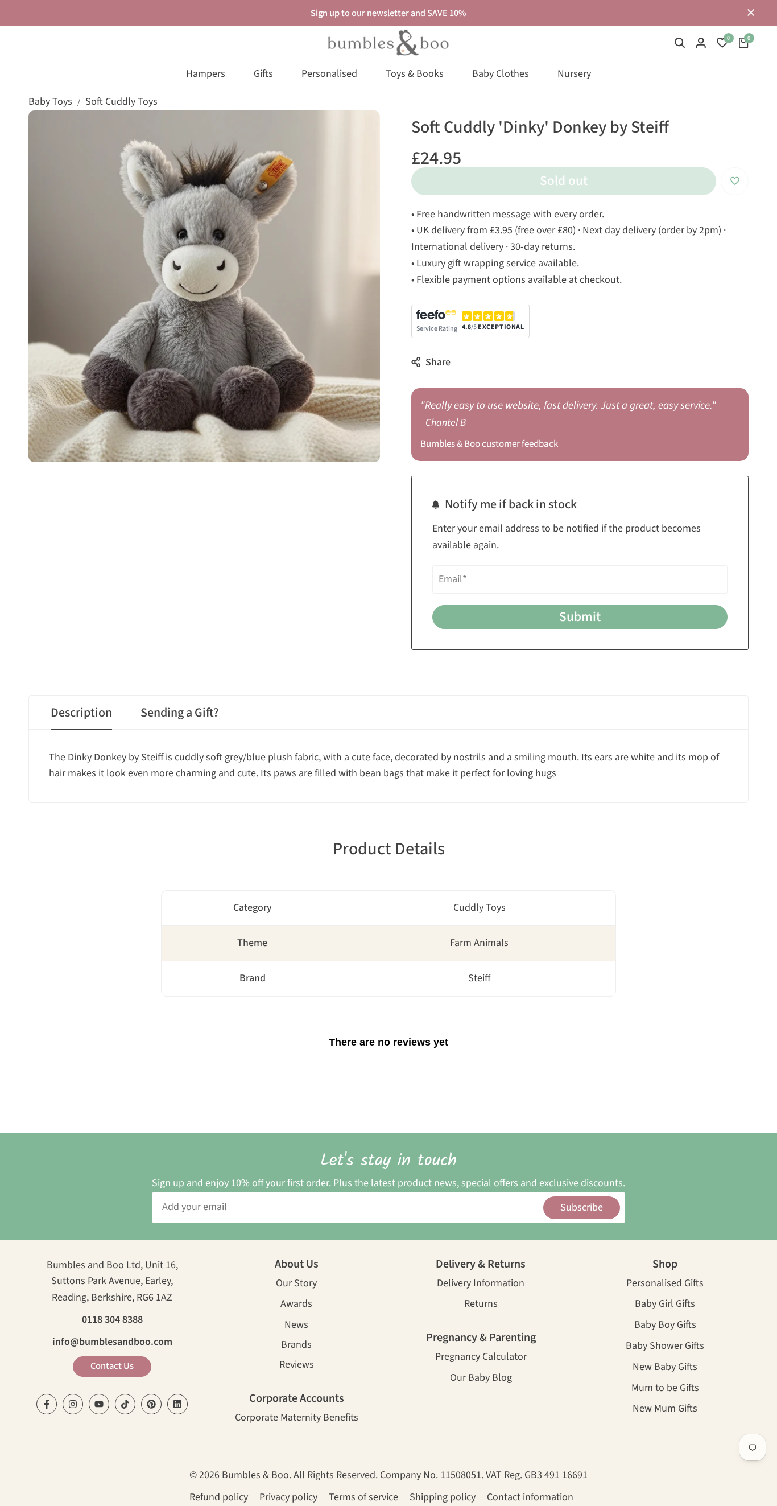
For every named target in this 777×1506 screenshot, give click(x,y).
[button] (735, 181)
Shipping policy (443, 1497)
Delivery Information (480, 1284)
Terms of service (363, 1497)
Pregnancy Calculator (481, 1358)
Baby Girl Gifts (665, 1305)
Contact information (530, 1497)
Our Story (296, 1284)
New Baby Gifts (665, 1368)
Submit (580, 616)
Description (81, 712)
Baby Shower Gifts (665, 1347)
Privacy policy (288, 1497)
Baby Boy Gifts (665, 1326)
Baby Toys (50, 101)
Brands (296, 1346)
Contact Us (112, 1366)
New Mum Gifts (665, 1410)
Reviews (296, 1366)
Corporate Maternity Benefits (296, 1419)
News (296, 1326)
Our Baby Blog (481, 1379)
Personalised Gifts (665, 1284)
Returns (481, 1305)
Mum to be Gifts (665, 1389)
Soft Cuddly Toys (121, 101)
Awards (296, 1305)
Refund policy (218, 1497)
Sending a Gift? (179, 712)
